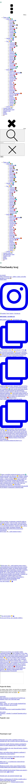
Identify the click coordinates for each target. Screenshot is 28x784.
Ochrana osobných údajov (17, 782)
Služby (5, 112)
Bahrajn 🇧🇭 (12, 47)
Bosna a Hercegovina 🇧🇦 (15, 72)
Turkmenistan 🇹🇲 (13, 66)
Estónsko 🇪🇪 (12, 77)
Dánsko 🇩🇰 (12, 75)
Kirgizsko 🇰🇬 (12, 56)
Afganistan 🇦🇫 (13, 42)
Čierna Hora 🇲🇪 (13, 74)
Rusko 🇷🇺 (11, 60)
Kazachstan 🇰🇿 (13, 54)
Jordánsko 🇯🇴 (12, 53)
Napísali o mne (6, 111)
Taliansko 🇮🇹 (12, 102)
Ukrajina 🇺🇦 (12, 103)
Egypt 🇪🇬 (11, 22)
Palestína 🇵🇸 (12, 59)
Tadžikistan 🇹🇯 (13, 63)
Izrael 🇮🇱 (11, 51)
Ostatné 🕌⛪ (9, 106)
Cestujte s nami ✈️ (7, 108)
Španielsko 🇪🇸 (13, 97)
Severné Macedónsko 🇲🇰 (15, 93)
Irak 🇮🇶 (11, 48)
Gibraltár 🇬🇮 (12, 80)
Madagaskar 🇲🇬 (13, 28)
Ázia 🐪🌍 (9, 41)
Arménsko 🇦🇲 (12, 44)
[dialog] (14, 211)
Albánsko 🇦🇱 (12, 71)
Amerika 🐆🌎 (10, 38)
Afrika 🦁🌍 (9, 19)
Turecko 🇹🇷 (12, 65)
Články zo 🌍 (6, 17)
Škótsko (11, 96)
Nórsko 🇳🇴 (12, 86)
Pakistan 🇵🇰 (12, 57)
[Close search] (12, 149)
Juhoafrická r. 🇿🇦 (13, 25)
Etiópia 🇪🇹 (12, 23)
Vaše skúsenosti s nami (8, 109)
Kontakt (5, 113)
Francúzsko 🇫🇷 (13, 78)
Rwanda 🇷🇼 (12, 31)
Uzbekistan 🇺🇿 (13, 68)
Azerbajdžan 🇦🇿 (13, 45)
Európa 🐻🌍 (9, 69)
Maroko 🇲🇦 (12, 29)
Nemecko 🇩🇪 (12, 84)
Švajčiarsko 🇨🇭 (13, 99)
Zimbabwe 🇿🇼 (12, 37)
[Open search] (12, 135)
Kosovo (11, 81)
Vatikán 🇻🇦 (12, 105)
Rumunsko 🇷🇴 (13, 90)
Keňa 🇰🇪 (11, 26)
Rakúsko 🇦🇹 (12, 89)
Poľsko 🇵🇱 (12, 87)
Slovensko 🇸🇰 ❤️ (13, 95)
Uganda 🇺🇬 (12, 34)
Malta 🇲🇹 (11, 83)
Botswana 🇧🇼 (12, 20)
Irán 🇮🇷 (11, 50)
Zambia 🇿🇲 (12, 35)
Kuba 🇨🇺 (11, 40)
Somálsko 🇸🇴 (12, 32)
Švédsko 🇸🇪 (12, 100)
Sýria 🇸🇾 (11, 62)
